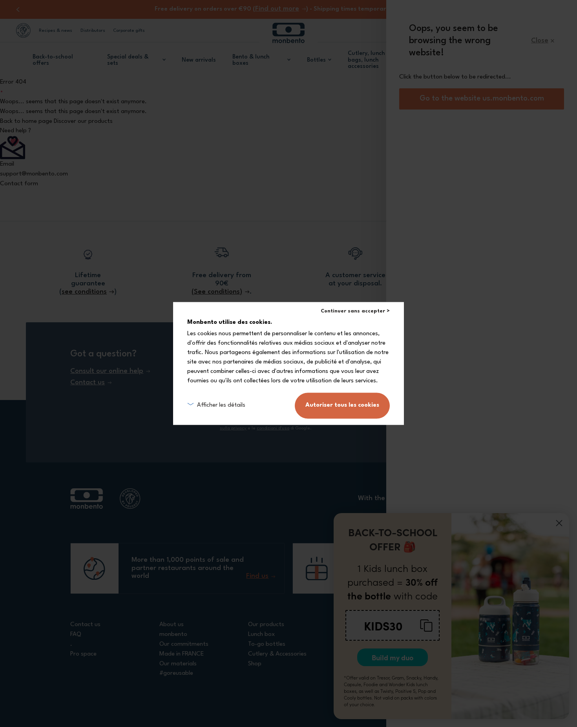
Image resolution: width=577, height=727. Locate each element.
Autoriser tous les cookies (342, 406)
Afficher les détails (221, 405)
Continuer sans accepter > (355, 311)
